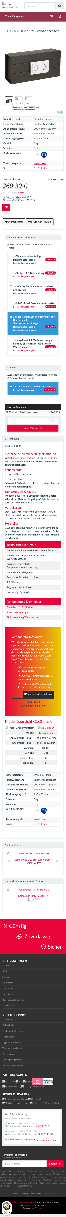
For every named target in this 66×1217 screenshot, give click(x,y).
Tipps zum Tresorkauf (12, 1042)
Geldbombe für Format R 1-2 (33, 895)
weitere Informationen (40, 694)
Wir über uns (8, 965)
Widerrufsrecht (9, 1005)
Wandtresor (40, 163)
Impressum (7, 994)
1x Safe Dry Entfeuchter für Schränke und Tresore (34, 290)
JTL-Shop (38, 1208)
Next (57, 861)
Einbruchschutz (9, 1025)
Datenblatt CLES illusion (20, 607)
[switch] (7, 1212)
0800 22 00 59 (43, 1126)
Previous (9, 861)
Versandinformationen (12, 1065)
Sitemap (6, 977)
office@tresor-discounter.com (21, 1139)
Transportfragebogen (18, 612)
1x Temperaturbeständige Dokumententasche (34, 259)
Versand (21, 193)
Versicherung (8, 1054)
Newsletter (7, 982)
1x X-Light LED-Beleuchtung (34, 275)
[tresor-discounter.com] (11, 5)
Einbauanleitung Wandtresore (22, 617)
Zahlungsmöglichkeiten (13, 1059)
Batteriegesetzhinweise (13, 1000)
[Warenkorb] (51, 16)
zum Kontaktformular (46, 1140)
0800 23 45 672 (46, 1134)
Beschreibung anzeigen (24, 263)
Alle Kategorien (15, 16)
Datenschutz (8, 988)
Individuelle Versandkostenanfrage (33, 703)
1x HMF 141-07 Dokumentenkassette (34, 305)
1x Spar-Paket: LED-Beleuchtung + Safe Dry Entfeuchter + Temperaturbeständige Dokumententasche (34, 323)
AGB (4, 971)
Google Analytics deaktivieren (20, 1202)
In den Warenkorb (33, 428)
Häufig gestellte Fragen (13, 1031)
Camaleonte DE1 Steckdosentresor (33, 859)
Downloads (7, 1019)
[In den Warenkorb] (6, 207)
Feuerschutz (8, 1036)
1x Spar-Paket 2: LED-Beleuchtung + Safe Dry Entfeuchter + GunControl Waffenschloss (34, 345)
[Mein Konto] (60, 16)
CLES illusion (40, 168)
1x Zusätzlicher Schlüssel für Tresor (34, 388)
